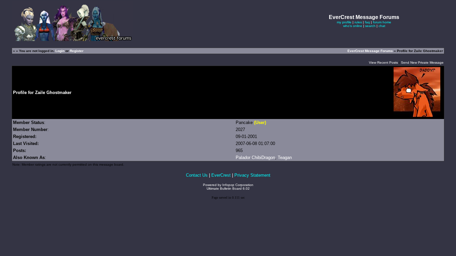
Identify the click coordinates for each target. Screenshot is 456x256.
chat (382, 26)
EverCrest (221, 175)
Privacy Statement (252, 175)
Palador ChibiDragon (255, 157)
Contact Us (197, 175)
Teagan (285, 157)
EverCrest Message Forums (370, 51)
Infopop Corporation (237, 185)
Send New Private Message (422, 62)
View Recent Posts (383, 62)
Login (59, 51)
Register (76, 51)
